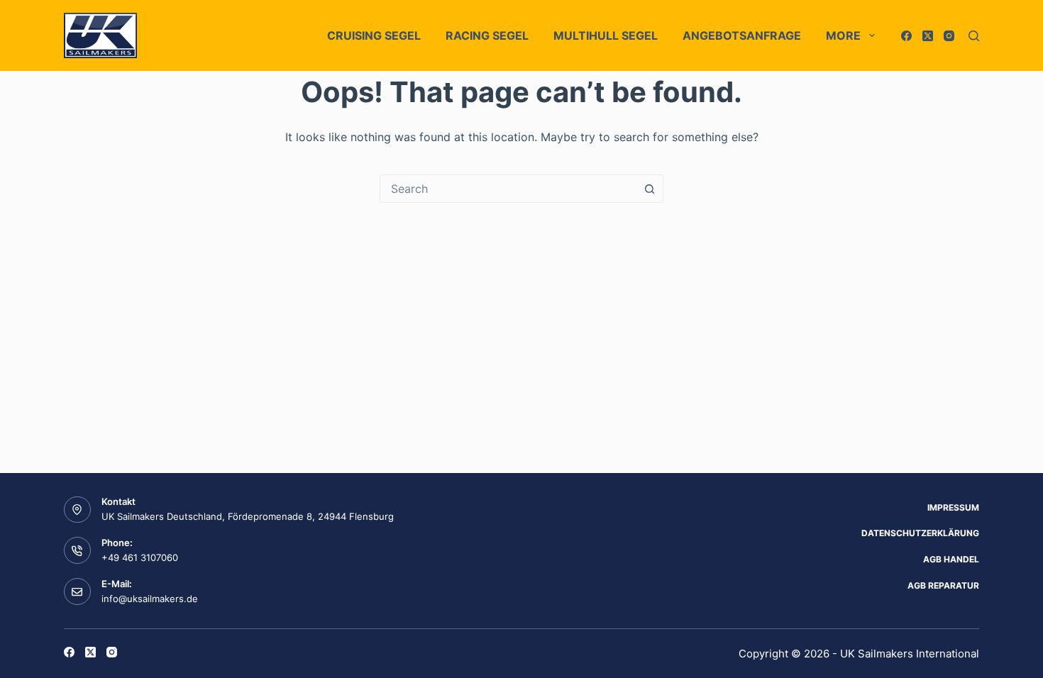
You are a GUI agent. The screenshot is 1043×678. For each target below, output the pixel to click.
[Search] (973, 35)
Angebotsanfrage (742, 35)
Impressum (953, 507)
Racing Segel (487, 35)
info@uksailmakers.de (149, 598)
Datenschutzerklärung (920, 533)
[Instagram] (949, 35)
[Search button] (649, 188)
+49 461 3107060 (139, 557)
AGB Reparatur (943, 585)
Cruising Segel (374, 35)
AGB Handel (951, 559)
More (843, 35)
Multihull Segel (605, 35)
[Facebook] (906, 35)
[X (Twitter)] (927, 35)
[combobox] (508, 188)
